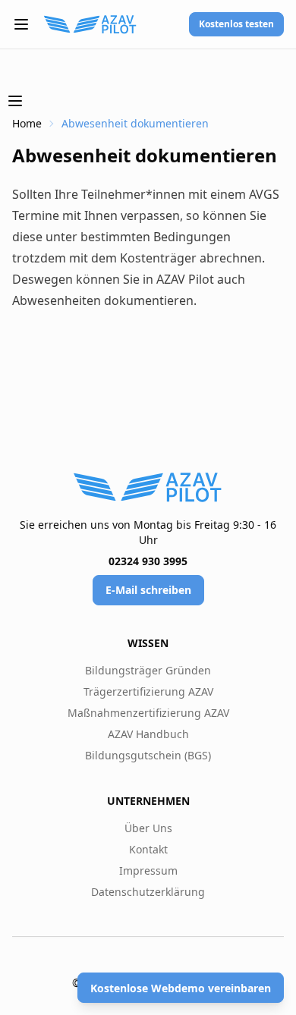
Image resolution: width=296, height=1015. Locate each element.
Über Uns (148, 828)
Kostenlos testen (236, 23)
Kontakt (148, 849)
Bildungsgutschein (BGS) (148, 755)
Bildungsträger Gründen (148, 670)
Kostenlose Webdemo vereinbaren (180, 988)
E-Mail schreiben (148, 590)
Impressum (148, 870)
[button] (21, 24)
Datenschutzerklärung (148, 892)
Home (27, 123)
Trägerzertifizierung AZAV (148, 691)
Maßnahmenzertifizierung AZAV (148, 712)
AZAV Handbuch (148, 734)
